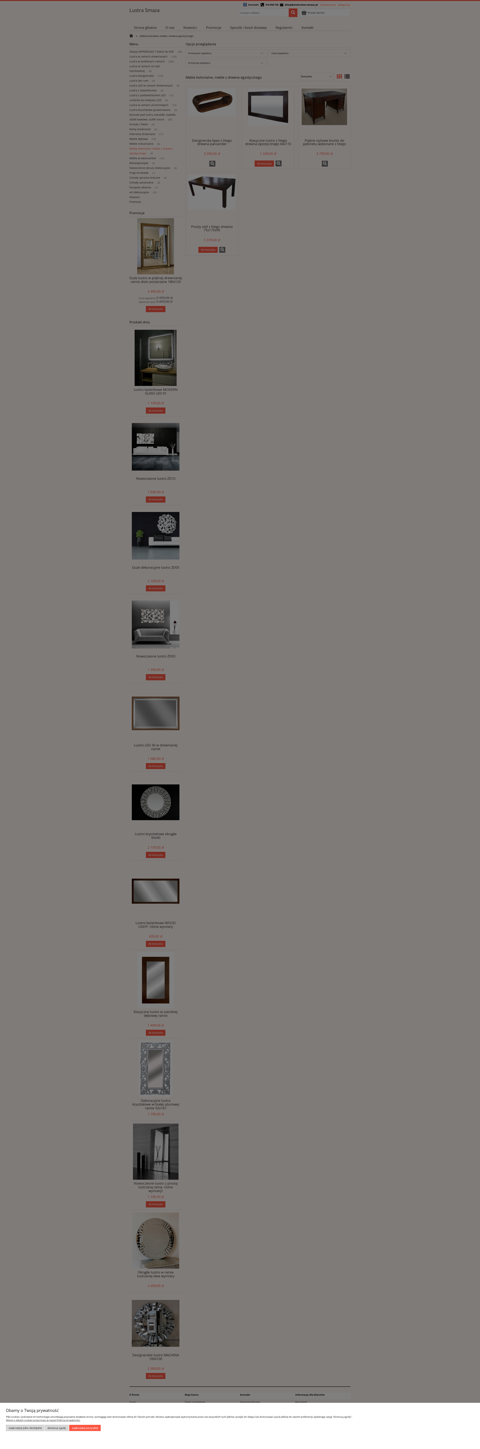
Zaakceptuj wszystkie (85, 1428)
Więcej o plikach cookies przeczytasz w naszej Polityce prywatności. (43, 1420)
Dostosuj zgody (56, 1428)
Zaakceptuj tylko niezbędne (25, 1428)
